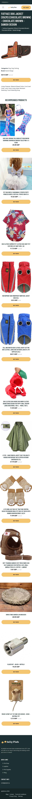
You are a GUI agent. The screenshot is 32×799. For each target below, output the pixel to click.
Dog (9, 68)
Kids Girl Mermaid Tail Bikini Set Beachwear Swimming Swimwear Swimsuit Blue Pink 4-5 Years (16, 140)
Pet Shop (26, 7)
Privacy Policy (13, 796)
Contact (12, 794)
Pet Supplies (7, 769)
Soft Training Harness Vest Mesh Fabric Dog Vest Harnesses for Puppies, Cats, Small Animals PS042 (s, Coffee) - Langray (16, 565)
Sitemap (20, 796)
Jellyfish (6, 766)
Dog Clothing (15, 68)
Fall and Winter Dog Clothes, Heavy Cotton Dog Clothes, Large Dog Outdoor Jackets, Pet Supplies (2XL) (16, 350)
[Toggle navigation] (3, 7)
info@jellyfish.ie (5, 2)
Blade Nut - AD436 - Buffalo (16, 664)
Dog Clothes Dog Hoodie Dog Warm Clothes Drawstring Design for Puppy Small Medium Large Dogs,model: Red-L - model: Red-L (16, 403)
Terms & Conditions (20, 794)
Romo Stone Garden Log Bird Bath (16, 615)
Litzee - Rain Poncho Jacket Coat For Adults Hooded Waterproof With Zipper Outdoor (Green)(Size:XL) (16, 457)
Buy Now (16, 80)
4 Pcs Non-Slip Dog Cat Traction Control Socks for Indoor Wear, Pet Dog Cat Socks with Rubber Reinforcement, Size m (16, 511)
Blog (5, 772)
